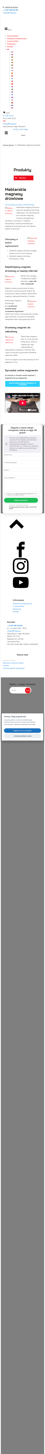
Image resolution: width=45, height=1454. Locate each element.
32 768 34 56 (8, 116)
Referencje (11, 44)
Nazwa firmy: (8, 455)
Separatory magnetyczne (16, 38)
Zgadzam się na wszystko (23, 730)
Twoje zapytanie (9, 477)
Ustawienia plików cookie (22, 736)
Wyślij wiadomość (21, 500)
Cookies (6, 665)
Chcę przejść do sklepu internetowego (19, 205)
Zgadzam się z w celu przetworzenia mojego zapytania (22, 494)
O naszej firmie (12, 41)
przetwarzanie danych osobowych (24, 493)
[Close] (42, 424)
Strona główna (12, 36)
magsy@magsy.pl (9, 13)
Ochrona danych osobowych (14, 668)
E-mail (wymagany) (10, 462)
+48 (10, 10)
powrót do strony (11, 7)
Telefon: (7, 470)
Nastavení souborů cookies (13, 663)
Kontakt (10, 46)
